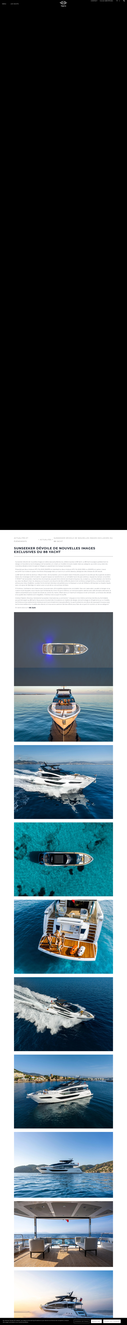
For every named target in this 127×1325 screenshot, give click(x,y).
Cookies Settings (82, 1321)
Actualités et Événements (21, 539)
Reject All (96, 1321)
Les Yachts (15, 4)
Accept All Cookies (112, 1321)
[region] (63, 1321)
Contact (94, 1)
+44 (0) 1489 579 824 (106, 1)
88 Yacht (32, 607)
